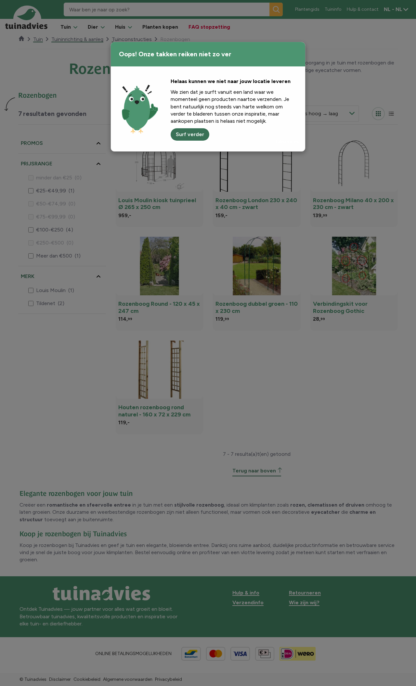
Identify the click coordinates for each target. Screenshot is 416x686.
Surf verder (190, 134)
